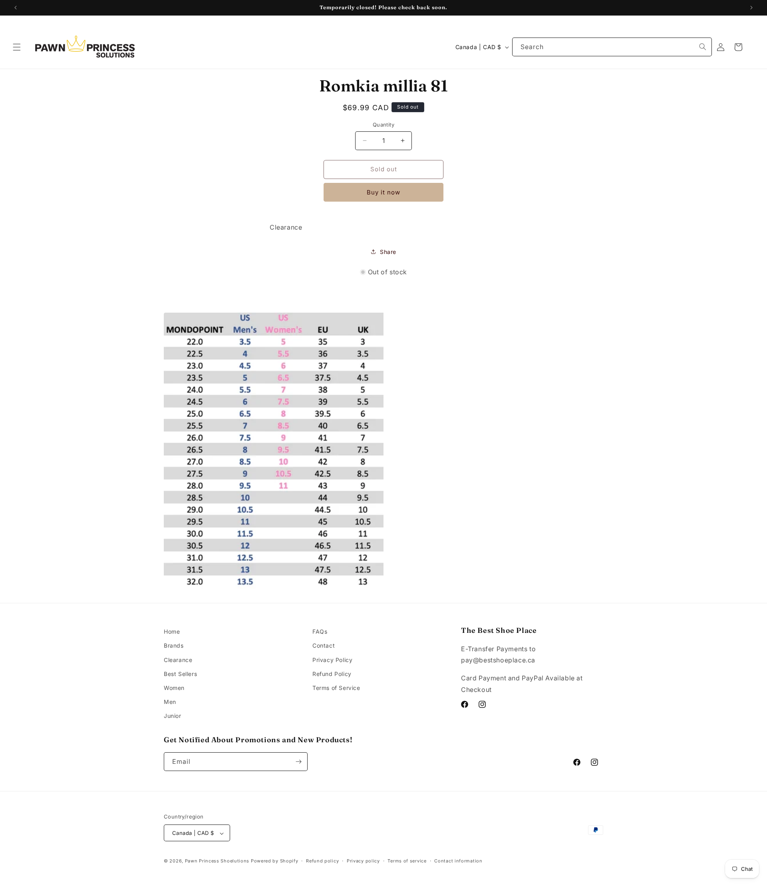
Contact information (458, 861)
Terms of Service (336, 687)
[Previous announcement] (15, 7)
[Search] (702, 46)
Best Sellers (180, 673)
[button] (17, 47)
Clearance (178, 659)
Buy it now (383, 192)
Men (170, 701)
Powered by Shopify (274, 861)
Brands (174, 645)
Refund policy (322, 861)
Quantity (383, 124)
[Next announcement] (751, 7)
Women (174, 687)
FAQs (319, 631)
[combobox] (612, 47)
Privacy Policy (332, 659)
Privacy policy (363, 861)
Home (172, 631)
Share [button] (388, 251)
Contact (323, 645)
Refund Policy (332, 673)
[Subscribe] (298, 761)
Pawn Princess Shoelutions (217, 861)
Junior (172, 716)
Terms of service (406, 861)
